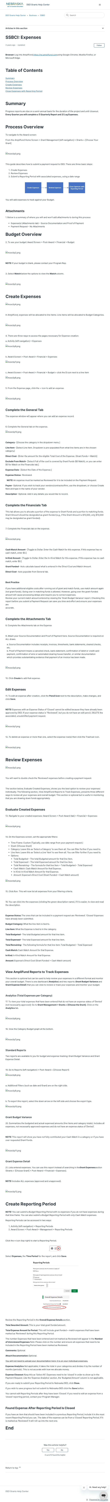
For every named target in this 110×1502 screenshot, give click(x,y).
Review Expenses (14, 88)
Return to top (12, 1468)
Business (33, 15)
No (62, 1450)
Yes (48, 1450)
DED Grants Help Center (16, 15)
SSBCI (42, 15)
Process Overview (14, 81)
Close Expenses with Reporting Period (24, 91)
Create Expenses (14, 84)
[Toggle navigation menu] (99, 5)
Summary (10, 78)
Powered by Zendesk (98, 1500)
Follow (99, 45)
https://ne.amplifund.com (45, 54)
